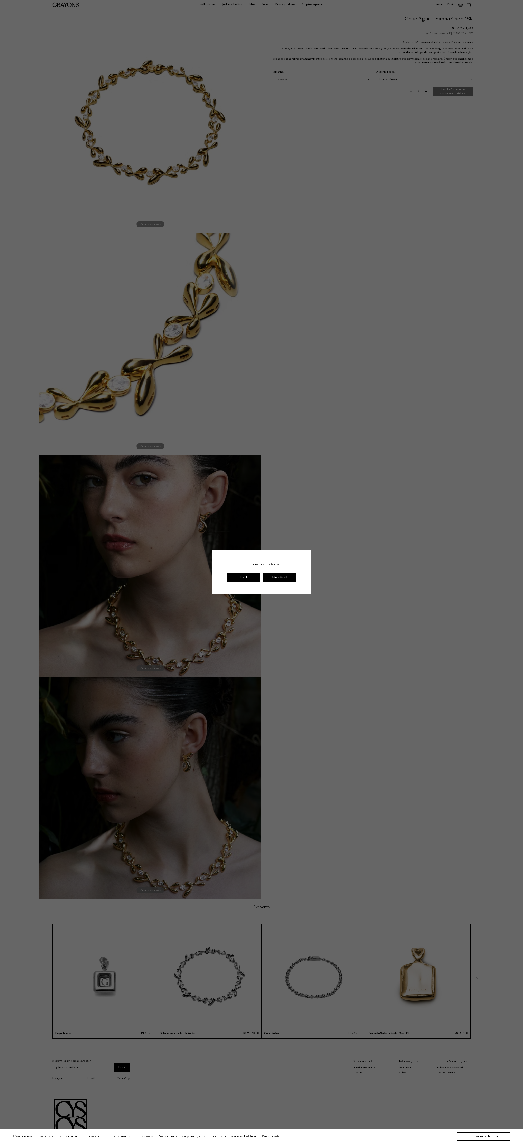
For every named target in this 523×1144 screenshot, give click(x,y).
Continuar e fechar (483, 1136)
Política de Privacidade (262, 1136)
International (279, 577)
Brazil (243, 577)
